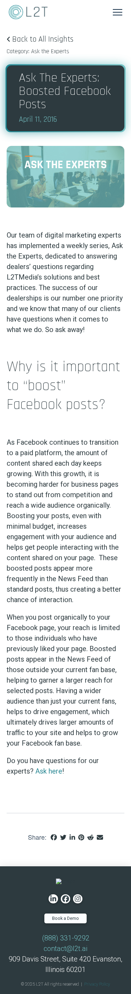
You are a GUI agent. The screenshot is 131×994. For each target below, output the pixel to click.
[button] (117, 12)
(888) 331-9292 (65, 938)
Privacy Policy (97, 984)
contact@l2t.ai (65, 948)
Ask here (48, 771)
